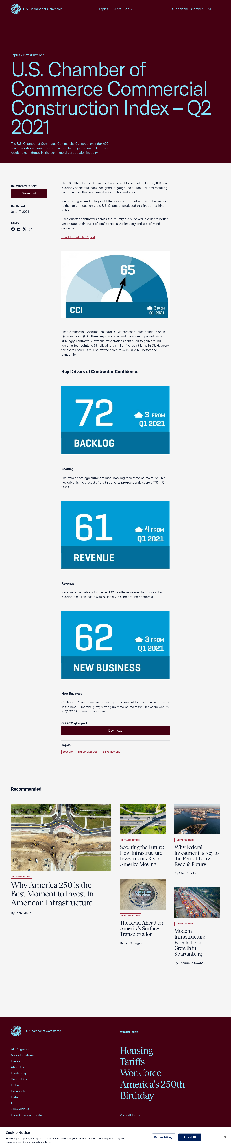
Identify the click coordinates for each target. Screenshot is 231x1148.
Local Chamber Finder (27, 1115)
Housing (136, 1050)
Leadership (19, 1073)
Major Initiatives (22, 1055)
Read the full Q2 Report (78, 237)
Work (128, 9)
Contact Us (19, 1079)
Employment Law (87, 752)
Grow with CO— (22, 1109)
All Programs (20, 1049)
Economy (68, 752)
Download (29, 193)
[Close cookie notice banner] (225, 1137)
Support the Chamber (187, 9)
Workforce (140, 1072)
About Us (17, 1067)
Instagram (18, 1097)
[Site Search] (210, 9)
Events (116, 9)
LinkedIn (17, 1085)
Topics (103, 9)
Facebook (18, 1091)
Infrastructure (32, 55)
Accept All (190, 1137)
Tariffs (132, 1061)
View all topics (130, 1115)
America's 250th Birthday (152, 1090)
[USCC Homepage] (36, 1031)
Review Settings (163, 1137)
